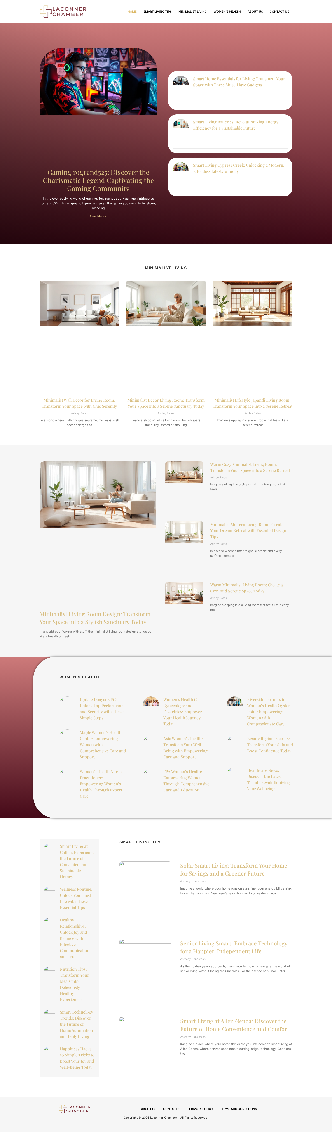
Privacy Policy (201, 1109)
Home (132, 11)
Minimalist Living (192, 11)
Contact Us (279, 11)
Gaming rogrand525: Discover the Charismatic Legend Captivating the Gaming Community (98, 180)
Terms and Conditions (238, 1109)
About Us (255, 11)
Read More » (98, 216)
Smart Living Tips (157, 11)
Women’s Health (227, 11)
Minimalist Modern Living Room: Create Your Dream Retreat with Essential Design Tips (248, 530)
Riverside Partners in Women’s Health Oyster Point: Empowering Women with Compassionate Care (268, 712)
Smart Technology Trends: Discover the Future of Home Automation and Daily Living (76, 1024)
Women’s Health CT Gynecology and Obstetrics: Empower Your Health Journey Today (182, 712)
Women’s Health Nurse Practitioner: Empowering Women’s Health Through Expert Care (101, 784)
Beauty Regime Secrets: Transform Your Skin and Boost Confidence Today (270, 744)
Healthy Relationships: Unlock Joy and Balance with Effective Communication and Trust (74, 938)
